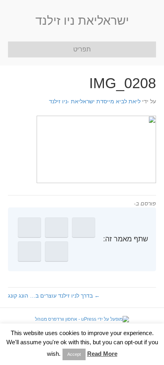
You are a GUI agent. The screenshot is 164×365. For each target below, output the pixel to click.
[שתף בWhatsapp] (29, 251)
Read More (102, 353)
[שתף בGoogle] (29, 227)
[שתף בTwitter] (56, 227)
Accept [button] (74, 354)
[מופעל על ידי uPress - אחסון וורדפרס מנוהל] (82, 319)
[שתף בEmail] (56, 251)
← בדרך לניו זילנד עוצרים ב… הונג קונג (54, 295)
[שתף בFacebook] (83, 227)
